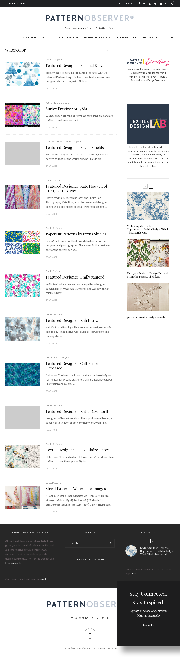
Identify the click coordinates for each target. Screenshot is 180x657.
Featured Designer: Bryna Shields (75, 147)
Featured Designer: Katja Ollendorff (77, 411)
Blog (44, 37)
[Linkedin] (160, 4)
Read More (51, 88)
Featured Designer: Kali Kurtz (72, 320)
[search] (110, 543)
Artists (49, 102)
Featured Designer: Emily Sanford (75, 277)
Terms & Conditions (90, 559)
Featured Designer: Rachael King (74, 65)
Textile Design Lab (67, 37)
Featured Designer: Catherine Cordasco (72, 365)
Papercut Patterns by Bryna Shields (76, 234)
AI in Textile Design (144, 37)
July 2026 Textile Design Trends (146, 317)
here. (135, 573)
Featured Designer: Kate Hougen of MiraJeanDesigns (76, 188)
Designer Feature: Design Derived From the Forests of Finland (147, 275)
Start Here (30, 37)
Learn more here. (15, 562)
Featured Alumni (54, 141)
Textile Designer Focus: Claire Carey (77, 450)
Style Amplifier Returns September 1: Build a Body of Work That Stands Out (148, 229)
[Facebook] (139, 4)
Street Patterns (53, 482)
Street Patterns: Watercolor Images (76, 488)
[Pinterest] (155, 4)
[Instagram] (150, 4)
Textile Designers (54, 59)
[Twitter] (144, 4)
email (43, 579)
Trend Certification (97, 37)
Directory (121, 37)
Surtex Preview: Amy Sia (66, 108)
